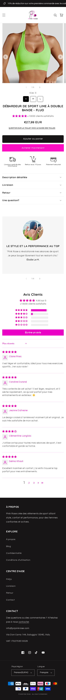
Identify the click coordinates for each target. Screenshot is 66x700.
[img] (9, 352)
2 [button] (29, 483)
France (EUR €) (21, 672)
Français (44, 672)
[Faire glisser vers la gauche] (5, 56)
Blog (8, 546)
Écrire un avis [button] (33, 332)
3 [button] (34, 483)
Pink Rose (27, 694)
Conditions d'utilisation (18, 560)
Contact (10, 600)
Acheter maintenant (33, 148)
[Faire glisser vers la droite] (60, 56)
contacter (24, 622)
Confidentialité (14, 553)
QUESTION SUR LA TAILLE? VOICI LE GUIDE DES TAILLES (32, 128)
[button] (3, 15)
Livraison (11, 586)
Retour (9, 593)
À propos (11, 539)
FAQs (9, 579)
